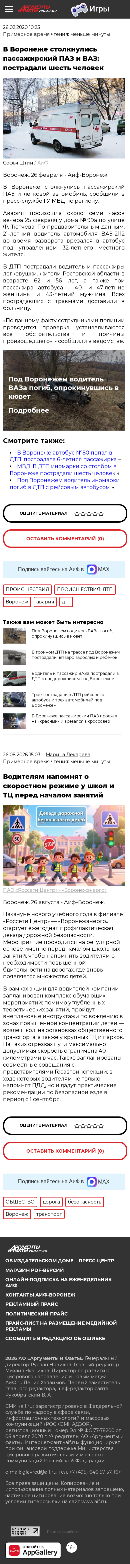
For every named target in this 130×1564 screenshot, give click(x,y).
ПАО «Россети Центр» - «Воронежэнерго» (55, 890)
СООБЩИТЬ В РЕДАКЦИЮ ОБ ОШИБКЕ (55, 1338)
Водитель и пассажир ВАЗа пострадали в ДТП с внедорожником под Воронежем (75, 676)
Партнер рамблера (63, 1532)
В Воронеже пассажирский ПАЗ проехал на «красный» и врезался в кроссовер (74, 718)
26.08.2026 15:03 (21, 755)
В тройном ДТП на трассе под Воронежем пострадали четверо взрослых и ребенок (76, 655)
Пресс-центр (96, 1261)
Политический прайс (36, 1314)
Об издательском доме (39, 1261)
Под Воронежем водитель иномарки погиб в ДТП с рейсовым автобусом (65, 483)
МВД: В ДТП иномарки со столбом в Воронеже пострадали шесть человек (63, 469)
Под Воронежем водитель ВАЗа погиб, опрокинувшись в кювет (63, 387)
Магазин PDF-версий (34, 1270)
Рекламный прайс (31, 1304)
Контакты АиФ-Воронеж (40, 1295)
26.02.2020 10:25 (21, 27)
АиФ (42, 163)
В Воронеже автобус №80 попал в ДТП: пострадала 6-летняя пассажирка (63, 456)
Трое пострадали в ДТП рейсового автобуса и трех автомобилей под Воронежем (68, 700)
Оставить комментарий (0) (65, 539)
